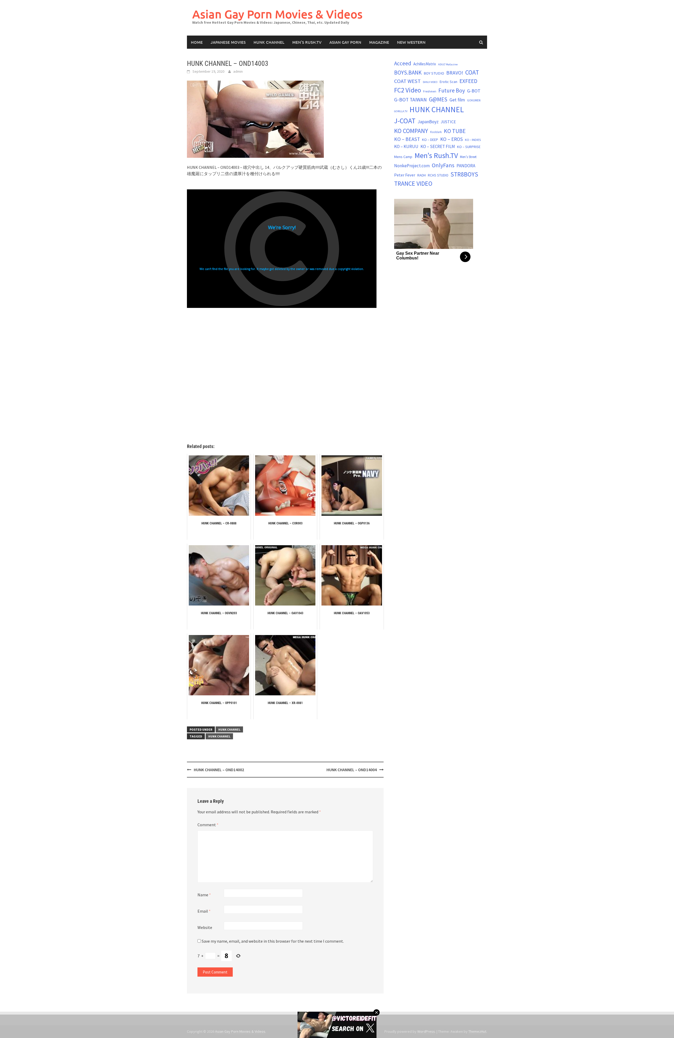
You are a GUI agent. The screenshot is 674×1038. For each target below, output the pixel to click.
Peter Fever (404, 175)
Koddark (436, 132)
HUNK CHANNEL (269, 42)
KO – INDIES (473, 140)
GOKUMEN (473, 100)
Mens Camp (403, 156)
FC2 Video (407, 90)
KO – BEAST (407, 139)
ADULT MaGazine (448, 64)
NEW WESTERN (411, 42)
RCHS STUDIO (438, 175)
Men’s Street (468, 157)
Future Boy (451, 90)
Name (204, 894)
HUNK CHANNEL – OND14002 (219, 769)
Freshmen (429, 91)
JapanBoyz (428, 122)
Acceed (402, 63)
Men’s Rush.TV (306, 42)
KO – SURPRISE (468, 146)
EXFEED (468, 81)
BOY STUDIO (434, 73)
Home (197, 42)
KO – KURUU (406, 146)
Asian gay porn (345, 42)
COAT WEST (407, 81)
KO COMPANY (411, 131)
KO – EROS (451, 139)
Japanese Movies (228, 42)
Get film (457, 100)
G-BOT (473, 91)
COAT (472, 72)
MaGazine (379, 42)
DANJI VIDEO (430, 82)
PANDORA (466, 166)
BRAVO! (454, 73)
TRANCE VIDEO (413, 184)
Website (204, 927)
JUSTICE (448, 121)
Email (204, 911)
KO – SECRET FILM (437, 146)
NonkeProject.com (412, 166)
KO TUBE (455, 131)
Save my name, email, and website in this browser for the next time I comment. (273, 941)
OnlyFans (443, 165)
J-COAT (404, 120)
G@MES (438, 99)
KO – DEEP (430, 139)
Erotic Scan (448, 81)
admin (238, 71)
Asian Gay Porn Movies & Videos (277, 14)
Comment (208, 824)
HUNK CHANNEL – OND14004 (351, 769)
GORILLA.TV (400, 111)
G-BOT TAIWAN (410, 99)
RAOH (421, 175)
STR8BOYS (464, 174)
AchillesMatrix (424, 63)
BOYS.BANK (408, 72)
